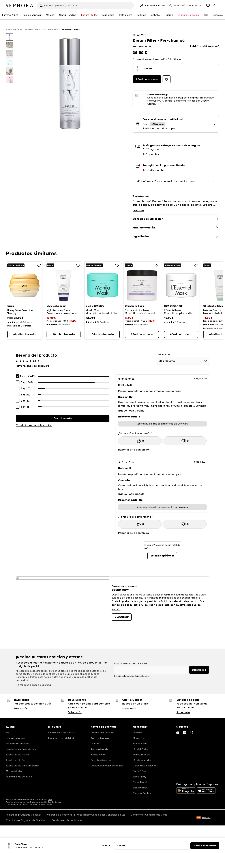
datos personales (62, 677)
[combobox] (183, 361)
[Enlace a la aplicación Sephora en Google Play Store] (185, 790)
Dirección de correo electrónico (131, 663)
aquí (50, 799)
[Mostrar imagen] (9, 37)
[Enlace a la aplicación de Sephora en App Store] (206, 790)
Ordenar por (163, 354)
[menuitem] (152, 5)
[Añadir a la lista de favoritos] (38, 265)
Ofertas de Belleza (52, 802)
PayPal (167, 59)
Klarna (177, 59)
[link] (62, 418)
